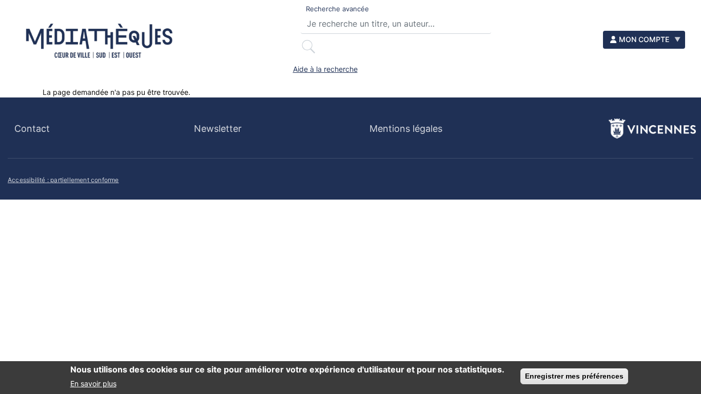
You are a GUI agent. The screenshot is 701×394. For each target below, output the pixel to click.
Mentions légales (405, 128)
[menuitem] (644, 40)
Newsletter (218, 128)
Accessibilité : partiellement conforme (63, 180)
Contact (32, 128)
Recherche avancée (337, 9)
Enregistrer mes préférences (574, 376)
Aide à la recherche (325, 69)
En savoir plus (93, 383)
